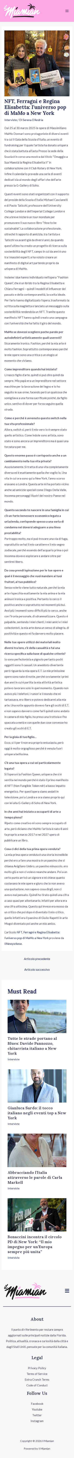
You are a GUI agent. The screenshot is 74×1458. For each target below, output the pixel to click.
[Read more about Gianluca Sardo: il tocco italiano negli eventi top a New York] (37, 1085)
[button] (67, 1291)
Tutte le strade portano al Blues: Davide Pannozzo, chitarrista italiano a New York (32, 1046)
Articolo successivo (37, 969)
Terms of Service (37, 1373)
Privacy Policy (37, 1368)
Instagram (37, 1421)
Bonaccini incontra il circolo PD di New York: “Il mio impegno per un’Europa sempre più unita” (35, 1244)
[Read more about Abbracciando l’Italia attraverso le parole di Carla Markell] (37, 1150)
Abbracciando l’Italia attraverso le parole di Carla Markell (35, 1177)
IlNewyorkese (13, 943)
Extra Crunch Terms (37, 1379)
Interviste (10, 120)
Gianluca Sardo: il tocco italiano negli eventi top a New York (37, 1112)
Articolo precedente (37, 959)
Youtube (37, 1409)
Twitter (37, 1415)
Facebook (37, 1403)
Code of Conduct (37, 1385)
